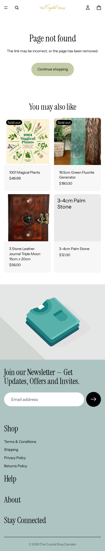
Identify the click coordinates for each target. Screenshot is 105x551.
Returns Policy (15, 466)
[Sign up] (93, 399)
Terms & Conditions (20, 441)
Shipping (11, 450)
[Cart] (98, 7)
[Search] (16, 7)
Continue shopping (52, 69)
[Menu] (6, 8)
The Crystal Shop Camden (58, 544)
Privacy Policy (15, 457)
